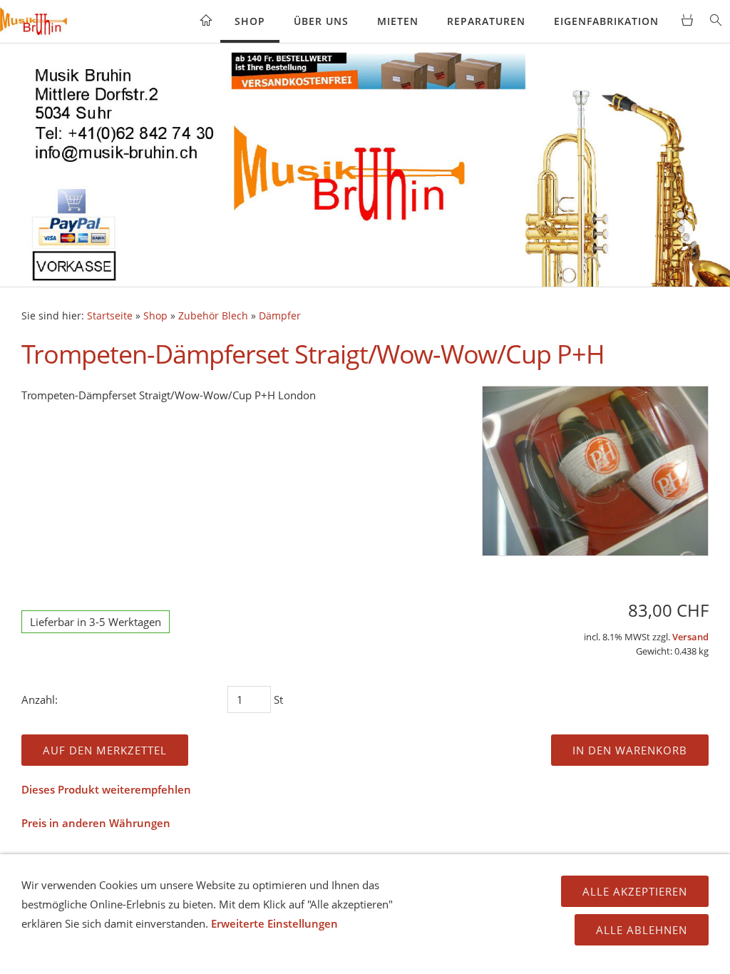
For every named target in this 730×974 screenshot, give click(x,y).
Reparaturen (486, 21)
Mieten (397, 21)
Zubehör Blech (213, 315)
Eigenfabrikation (606, 21)
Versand (690, 637)
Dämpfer (280, 315)
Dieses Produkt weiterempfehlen (106, 789)
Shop (250, 21)
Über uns (321, 21)
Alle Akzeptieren (634, 891)
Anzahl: (39, 699)
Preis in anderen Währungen (95, 823)
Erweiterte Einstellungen (274, 923)
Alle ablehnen (641, 930)
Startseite (110, 315)
